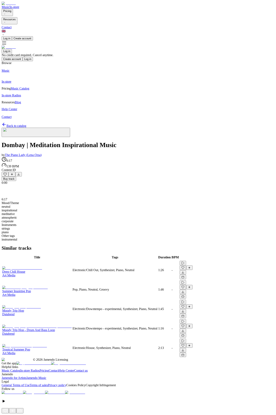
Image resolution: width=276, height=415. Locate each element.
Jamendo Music (36, 378)
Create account (22, 38)
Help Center (66, 370)
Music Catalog (11, 370)
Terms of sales (39, 385)
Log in (6, 38)
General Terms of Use (16, 385)
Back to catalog (16, 125)
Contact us (81, 370)
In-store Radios (30, 370)
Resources (9, 19)
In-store (14, 7)
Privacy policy (57, 385)
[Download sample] (18, 174)
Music (5, 7)
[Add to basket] (183, 277)
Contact (7, 27)
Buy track (9, 178)
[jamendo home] (9, 3)
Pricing (7, 11)
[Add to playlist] (11, 174)
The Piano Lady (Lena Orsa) (23, 155)
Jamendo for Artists (14, 378)
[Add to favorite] (5, 174)
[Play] (36, 132)
